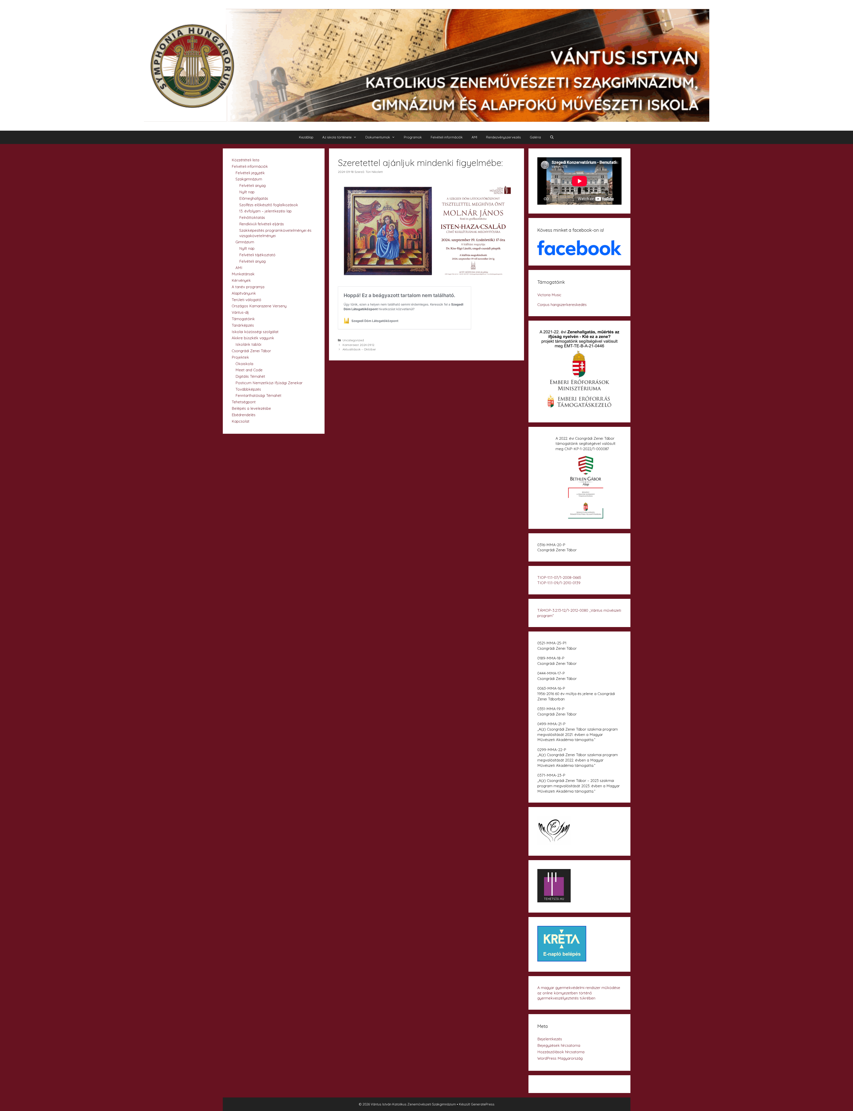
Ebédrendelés (243, 414)
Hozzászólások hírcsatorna (560, 1051)
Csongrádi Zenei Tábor (251, 350)
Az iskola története (337, 137)
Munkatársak (243, 274)
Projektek (240, 357)
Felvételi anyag (252, 185)
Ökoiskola (244, 363)
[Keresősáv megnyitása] (551, 137)
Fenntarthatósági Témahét (258, 395)
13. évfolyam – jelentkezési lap (265, 211)
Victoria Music (549, 294)
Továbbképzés (248, 389)
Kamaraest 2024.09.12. (359, 345)
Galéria (535, 137)
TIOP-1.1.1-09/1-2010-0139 (558, 582)
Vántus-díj (240, 312)
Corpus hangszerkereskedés (562, 304)
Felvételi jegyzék (250, 172)
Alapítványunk (244, 293)
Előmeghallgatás (253, 198)
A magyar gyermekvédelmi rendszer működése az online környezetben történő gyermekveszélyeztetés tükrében (578, 993)
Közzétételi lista (245, 160)
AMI (474, 137)
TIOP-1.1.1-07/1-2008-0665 (559, 577)
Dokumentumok (377, 137)
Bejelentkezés (549, 1039)
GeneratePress (482, 1104)
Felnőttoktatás (252, 217)
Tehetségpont (244, 402)
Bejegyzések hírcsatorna (558, 1045)
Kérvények (241, 280)
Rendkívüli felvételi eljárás (261, 224)
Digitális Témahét (250, 376)
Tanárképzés (243, 325)
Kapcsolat (240, 421)
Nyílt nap (247, 192)
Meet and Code (249, 370)
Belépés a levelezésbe (251, 408)
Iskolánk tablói (248, 344)
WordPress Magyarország (560, 1058)
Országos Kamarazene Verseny (259, 306)
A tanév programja (248, 286)
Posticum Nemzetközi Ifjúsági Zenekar (269, 382)
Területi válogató (246, 299)
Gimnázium (244, 242)
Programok (413, 137)
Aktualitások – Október (359, 349)
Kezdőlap (306, 137)
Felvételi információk (447, 137)
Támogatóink (243, 318)
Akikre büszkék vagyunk (253, 338)
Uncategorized (353, 340)
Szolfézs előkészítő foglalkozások (268, 204)
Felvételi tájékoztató (257, 254)
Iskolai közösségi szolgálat (255, 331)
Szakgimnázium (248, 179)
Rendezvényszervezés (503, 137)
